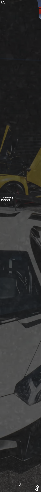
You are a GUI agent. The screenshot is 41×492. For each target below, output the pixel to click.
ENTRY (20, 489)
